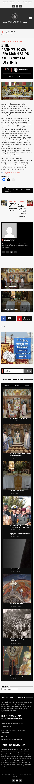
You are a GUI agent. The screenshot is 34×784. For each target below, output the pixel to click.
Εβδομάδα (6, 385)
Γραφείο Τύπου (23, 70)
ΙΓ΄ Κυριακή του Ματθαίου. (10, 32)
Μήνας (17, 385)
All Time (27, 385)
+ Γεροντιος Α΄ (14, 569)
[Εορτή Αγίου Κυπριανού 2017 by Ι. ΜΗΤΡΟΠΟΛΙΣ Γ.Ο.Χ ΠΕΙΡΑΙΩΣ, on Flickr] (10, 173)
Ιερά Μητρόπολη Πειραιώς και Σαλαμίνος (19, 640)
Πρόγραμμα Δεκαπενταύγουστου (20, 534)
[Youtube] (20, 6)
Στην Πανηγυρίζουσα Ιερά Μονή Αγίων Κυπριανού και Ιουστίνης (17, 191)
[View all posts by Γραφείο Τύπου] (16, 70)
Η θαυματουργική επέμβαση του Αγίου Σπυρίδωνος (20, 454)
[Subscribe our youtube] (19, 318)
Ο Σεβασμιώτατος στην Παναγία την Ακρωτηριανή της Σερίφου (20, 526)
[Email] (15, 252)
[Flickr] (17, 6)
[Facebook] (13, 6)
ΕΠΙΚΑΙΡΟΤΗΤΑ (17, 41)
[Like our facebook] (3, 318)
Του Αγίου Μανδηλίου (10, 309)
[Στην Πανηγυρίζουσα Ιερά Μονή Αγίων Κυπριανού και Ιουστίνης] (17, 91)
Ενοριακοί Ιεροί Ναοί (16, 604)
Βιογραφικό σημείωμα (17, 676)
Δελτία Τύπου (6, 41)
